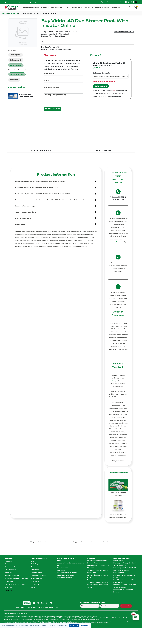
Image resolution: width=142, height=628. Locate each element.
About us (8, 561)
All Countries (17, 74)
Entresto (35, 581)
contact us (114, 242)
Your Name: (49, 73)
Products (45, 7)
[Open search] (130, 7)
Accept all (74, 625)
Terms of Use (42, 607)
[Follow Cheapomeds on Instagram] (42, 603)
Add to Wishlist (52, 109)
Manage (84, 625)
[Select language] (136, 2)
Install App (9, 590)
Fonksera (35, 584)
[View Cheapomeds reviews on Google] (51, 603)
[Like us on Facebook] (133, 2)
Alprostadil (64, 34)
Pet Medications (102, 7)
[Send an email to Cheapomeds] (33, 603)
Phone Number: (51, 88)
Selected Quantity (101, 73)
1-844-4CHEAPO (17, 2)
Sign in (103, 2)
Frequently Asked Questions (16, 578)
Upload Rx (9, 581)
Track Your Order (12, 567)
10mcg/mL (15, 55)
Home (5, 13)
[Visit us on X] (128, 2)
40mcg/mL (15, 65)
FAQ (68, 7)
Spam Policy (53, 607)
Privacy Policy (19, 607)
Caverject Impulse (38, 575)
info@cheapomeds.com (40, 2)
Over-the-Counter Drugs (15, 584)
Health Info (77, 7)
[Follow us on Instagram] (131, 2)
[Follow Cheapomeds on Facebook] (46, 603)
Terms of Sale (31, 607)
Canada (14, 80)
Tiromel (34, 567)
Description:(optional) (55, 95)
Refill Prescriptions (31, 7)
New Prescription (58, 7)
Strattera (35, 570)
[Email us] (126, 2)
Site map (8, 587)
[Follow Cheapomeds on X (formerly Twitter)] (38, 603)
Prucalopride (36, 578)
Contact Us (88, 7)
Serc (33, 587)
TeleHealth (115, 7)
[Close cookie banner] (89, 625)
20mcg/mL (15, 60)
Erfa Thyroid (36, 564)
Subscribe (125, 606)
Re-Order (8, 564)
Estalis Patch (36, 572)
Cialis (33, 561)
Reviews (8, 572)
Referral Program (12, 575)
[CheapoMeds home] (12, 7)
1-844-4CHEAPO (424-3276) (118, 198)
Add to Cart (101, 86)
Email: (47, 80)
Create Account (114, 2)
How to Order (10, 570)
